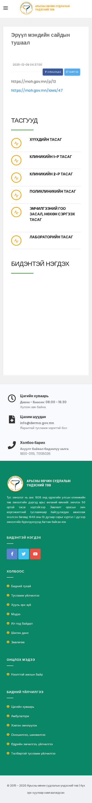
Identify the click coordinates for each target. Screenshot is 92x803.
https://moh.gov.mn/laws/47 (37, 90)
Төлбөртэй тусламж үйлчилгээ (33, 753)
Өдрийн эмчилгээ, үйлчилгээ (32, 744)
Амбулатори (20, 716)
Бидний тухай (21, 586)
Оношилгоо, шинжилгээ (28, 734)
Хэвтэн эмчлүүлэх (24, 725)
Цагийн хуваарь (22, 706)
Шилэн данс (20, 633)
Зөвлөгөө (18, 642)
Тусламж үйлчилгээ (25, 595)
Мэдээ (15, 614)
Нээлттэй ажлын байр (27, 674)
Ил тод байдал (22, 623)
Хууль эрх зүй (21, 605)
